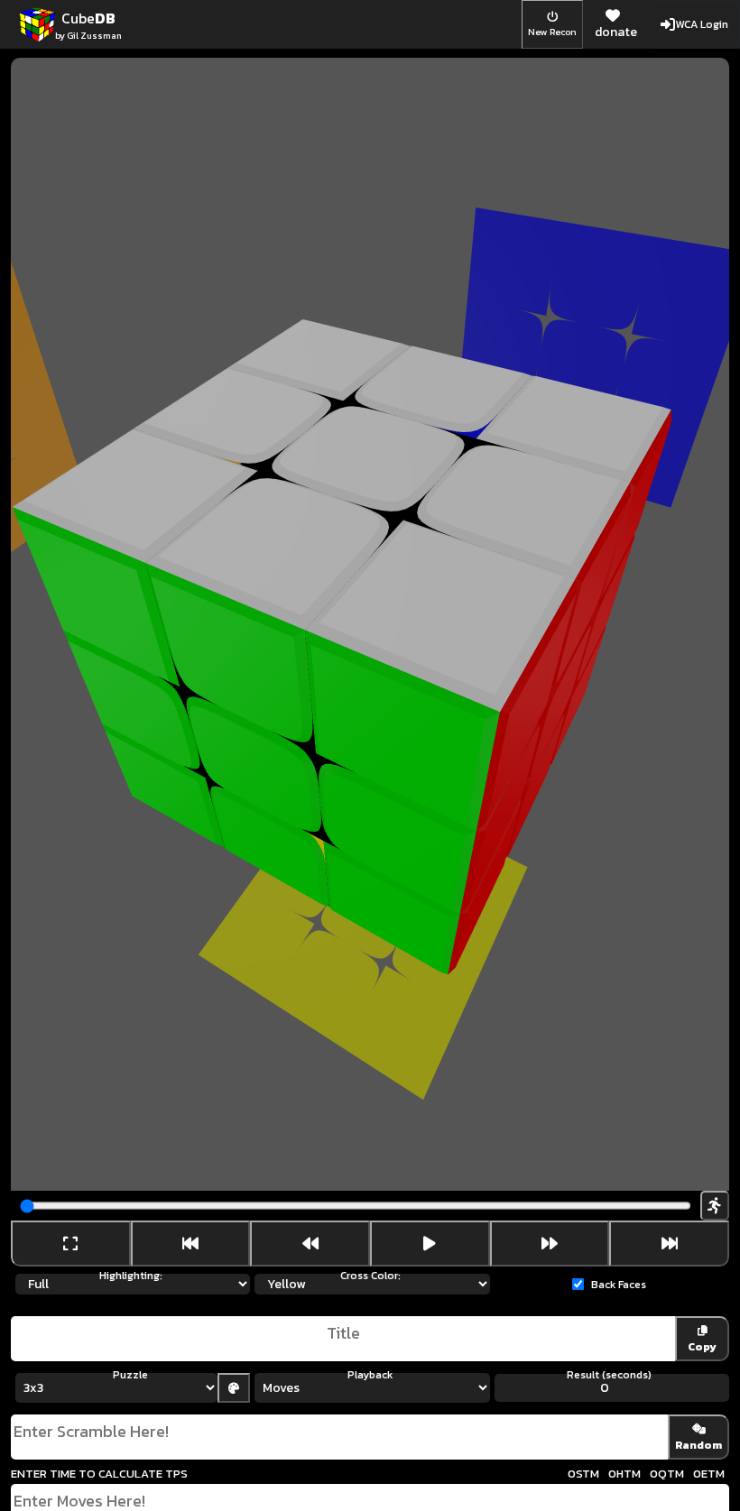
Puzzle (130, 1375)
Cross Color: (370, 1275)
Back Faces (618, 1284)
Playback (370, 1375)
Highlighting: (130, 1275)
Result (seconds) (609, 1375)
